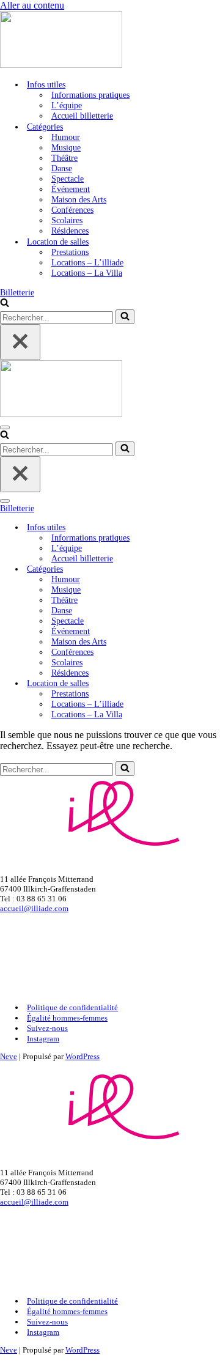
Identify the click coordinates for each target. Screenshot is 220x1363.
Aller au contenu (32, 5)
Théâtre (64, 158)
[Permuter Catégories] (214, 569)
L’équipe (66, 105)
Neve (8, 1056)
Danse (61, 168)
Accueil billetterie (82, 115)
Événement (70, 189)
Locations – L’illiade (87, 262)
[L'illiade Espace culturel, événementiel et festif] (110, 40)
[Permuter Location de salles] (214, 683)
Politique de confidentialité (72, 1007)
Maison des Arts (78, 199)
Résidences (70, 230)
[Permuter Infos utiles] (214, 527)
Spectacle (67, 178)
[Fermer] (20, 342)
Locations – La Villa (86, 273)
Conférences (72, 210)
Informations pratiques (90, 95)
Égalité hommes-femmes (67, 1017)
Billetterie (17, 292)
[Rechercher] (4, 304)
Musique (66, 147)
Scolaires (66, 220)
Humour (65, 137)
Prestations (70, 252)
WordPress (82, 1056)
